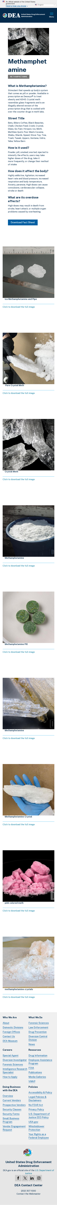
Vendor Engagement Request (14, 1128)
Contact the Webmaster (29, 1194)
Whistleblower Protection (36, 1128)
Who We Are (10, 1017)
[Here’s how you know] (28, 4)
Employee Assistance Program (40, 1062)
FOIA (31, 1068)
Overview (8, 1095)
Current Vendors (12, 1100)
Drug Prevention (37, 1032)
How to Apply (10, 1077)
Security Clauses (12, 1109)
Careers (7, 1049)
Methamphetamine (18, 77)
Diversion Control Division (37, 1038)
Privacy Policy (36, 1109)
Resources (34, 1049)
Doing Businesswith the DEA (12, 1089)
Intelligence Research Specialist (15, 1071)
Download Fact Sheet (23, 222)
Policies (33, 1087)
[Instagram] (39, 1178)
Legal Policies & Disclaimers (37, 1099)
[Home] (26, 15)
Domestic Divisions (13, 1027)
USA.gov (33, 1121)
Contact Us (9, 1036)
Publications (35, 1072)
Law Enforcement (38, 1027)
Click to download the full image (19, 307)
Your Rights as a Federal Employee (38, 1136)
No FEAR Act (35, 1105)
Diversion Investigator (15, 1060)
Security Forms (11, 1114)
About (6, 1023)
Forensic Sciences (38, 1023)
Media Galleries (37, 1077)
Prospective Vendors (14, 1105)
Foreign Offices (11, 1032)
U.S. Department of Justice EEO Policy (39, 1116)
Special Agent (10, 1055)
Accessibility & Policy (40, 1092)
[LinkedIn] (32, 1178)
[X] (25, 1178)
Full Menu (51, 15)
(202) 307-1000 (28, 1191)
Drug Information (37, 1055)
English (40, 5)
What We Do (35, 1017)
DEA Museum (10, 1041)
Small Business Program (11, 1120)
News (31, 1044)
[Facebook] (18, 1178)
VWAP (31, 1081)
